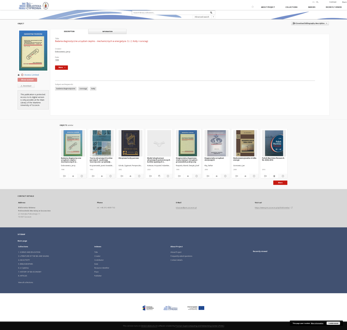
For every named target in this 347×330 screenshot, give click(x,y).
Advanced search (202, 17)
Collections (291, 7)
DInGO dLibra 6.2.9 (149, 326)
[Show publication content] (274, 176)
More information (317, 323)
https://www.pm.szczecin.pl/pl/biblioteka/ (272, 207)
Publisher (98, 276)
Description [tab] (69, 31)
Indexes (311, 7)
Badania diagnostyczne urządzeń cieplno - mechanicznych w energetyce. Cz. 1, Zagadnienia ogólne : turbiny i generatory (71, 160)
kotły (93, 88)
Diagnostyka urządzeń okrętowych (214, 159)
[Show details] (81, 176)
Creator (97, 256)
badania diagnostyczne (65, 88)
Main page (22, 241)
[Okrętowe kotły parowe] (130, 143)
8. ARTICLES (22, 276)
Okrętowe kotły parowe (128, 158)
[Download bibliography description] (64, 176)
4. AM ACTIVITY (24, 260)
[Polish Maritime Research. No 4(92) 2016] (274, 143)
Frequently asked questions (181, 256)
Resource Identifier (101, 268)
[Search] (211, 12)
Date (96, 264)
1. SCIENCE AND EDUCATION (29, 252)
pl (317, 2)
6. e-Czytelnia (23, 268)
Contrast (332, 2)
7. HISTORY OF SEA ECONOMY (29, 272)
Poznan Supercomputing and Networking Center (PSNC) (200, 326)
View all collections (25, 282)
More (280, 183)
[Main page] (253, 5)
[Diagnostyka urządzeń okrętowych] (216, 143)
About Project (268, 7)
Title (96, 252)
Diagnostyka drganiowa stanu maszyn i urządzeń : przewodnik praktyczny (187, 160)
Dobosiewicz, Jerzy (62, 51)
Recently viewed (334, 7)
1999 (57, 60)
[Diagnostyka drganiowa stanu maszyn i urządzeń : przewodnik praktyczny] (188, 143)
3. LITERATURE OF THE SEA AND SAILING (33, 256)
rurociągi (83, 88)
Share (344, 2)
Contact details (176, 260)
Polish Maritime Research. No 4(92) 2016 (273, 159)
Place (96, 272)
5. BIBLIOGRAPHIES (25, 264)
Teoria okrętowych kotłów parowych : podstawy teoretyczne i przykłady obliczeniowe (101, 160)
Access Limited (31, 74)
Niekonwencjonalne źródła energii (244, 159)
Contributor (99, 260)
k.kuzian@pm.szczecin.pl (186, 207)
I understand (333, 323)
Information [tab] (107, 31)
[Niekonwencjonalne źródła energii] (245, 143)
